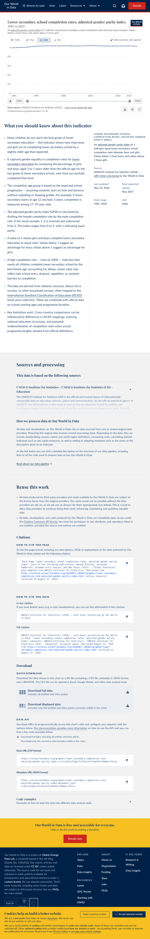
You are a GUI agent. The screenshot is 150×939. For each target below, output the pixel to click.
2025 (138, 101)
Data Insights (84, 872)
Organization (109, 866)
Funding (106, 872)
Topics (80, 860)
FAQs (55, 889)
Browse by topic (36, 6)
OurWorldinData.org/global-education (24, 111)
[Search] (114, 6)
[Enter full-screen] (139, 109)
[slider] (27, 101)
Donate (137, 6)
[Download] (125, 109)
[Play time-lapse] (10, 101)
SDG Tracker (84, 891)
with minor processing (106, 176)
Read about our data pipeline (32, 464)
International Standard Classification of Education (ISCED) (44, 295)
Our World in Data (11, 6)
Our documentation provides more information (60, 728)
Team (104, 878)
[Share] (132, 109)
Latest (62, 6)
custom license (12, 882)
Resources (76, 6)
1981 (19, 101)
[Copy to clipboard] (123, 563)
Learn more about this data (78, 108)
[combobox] (114, 6)
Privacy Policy (60, 931)
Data (52, 6)
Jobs (104, 884)
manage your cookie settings (86, 931)
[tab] (15, 40)
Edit (127, 40)
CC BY (45, 111)
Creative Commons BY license (40, 522)
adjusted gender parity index (114, 145)
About (93, 6)
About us (107, 860)
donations (52, 918)
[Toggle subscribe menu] (123, 5)
